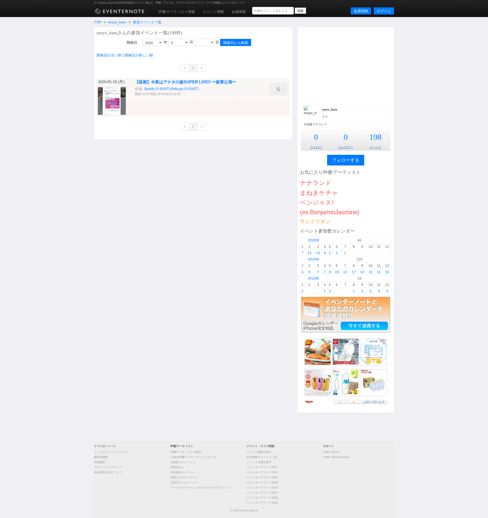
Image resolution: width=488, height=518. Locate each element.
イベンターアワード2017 (262, 492)
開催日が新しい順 (139, 55)
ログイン (384, 11)
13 (309, 253)
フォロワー (345, 147)
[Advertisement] (345, 65)
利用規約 (99, 462)
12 (345, 272)
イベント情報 (213, 12)
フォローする (345, 160)
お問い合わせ (331, 451)
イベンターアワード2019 (262, 502)
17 (354, 272)
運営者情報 (101, 457)
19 (337, 272)
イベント (375, 147)
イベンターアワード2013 (262, 472)
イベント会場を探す (259, 462)
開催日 (132, 42)
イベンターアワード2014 (262, 477)
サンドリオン (315, 221)
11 (371, 272)
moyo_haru (117, 22)
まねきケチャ (319, 192)
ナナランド (316, 182)
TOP (97, 22)
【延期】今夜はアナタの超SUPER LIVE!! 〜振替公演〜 (185, 82)
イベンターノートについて (111, 451)
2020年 (313, 240)
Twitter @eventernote (336, 457)
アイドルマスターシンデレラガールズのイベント (201, 487)
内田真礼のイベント (182, 472)
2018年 (313, 278)
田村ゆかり (177, 467)
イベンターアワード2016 (262, 487)
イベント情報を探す (259, 451)
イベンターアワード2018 (262, 497)
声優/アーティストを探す (186, 451)
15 (387, 272)
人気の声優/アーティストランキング (193, 457)
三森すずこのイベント (184, 482)
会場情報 (239, 12)
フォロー (316, 147)
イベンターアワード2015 (262, 482)
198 (375, 137)
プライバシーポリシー (108, 467)
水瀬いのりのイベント (184, 477)
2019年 (313, 259)
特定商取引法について (108, 472)
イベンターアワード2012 (262, 467)
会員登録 (361, 11)
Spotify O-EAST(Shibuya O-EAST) (171, 89)
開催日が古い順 (109, 55)
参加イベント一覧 (147, 22)
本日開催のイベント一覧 (262, 457)
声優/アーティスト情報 (176, 12)
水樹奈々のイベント (182, 462)
